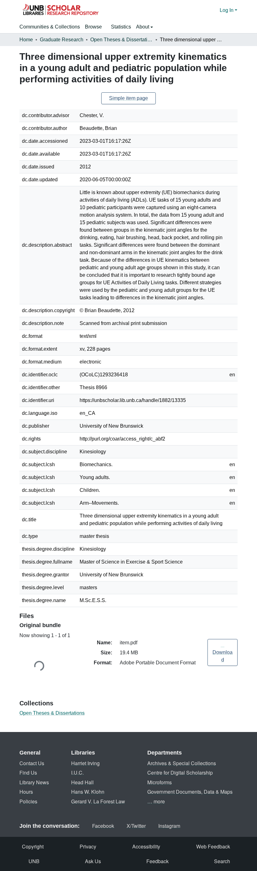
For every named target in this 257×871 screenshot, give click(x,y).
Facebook (103, 825)
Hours (26, 791)
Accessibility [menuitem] (146, 846)
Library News (34, 782)
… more (156, 801)
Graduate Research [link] (61, 39)
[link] (222, 652)
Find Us (28, 772)
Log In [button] (227, 10)
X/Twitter (136, 825)
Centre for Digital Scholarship (180, 772)
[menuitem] (95, 27)
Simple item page (128, 98)
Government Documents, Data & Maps (190, 791)
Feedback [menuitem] (157, 861)
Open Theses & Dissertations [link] (121, 39)
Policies (28, 801)
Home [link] (26, 39)
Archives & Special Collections (181, 763)
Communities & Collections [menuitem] (49, 26)
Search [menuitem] (222, 861)
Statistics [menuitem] (121, 26)
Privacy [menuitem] (88, 846)
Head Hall (82, 782)
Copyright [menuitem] (33, 846)
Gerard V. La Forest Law (98, 801)
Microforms (159, 782)
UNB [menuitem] (34, 861)
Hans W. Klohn (87, 791)
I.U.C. (77, 772)
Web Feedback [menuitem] (213, 846)
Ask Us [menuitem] (93, 861)
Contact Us (31, 763)
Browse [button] (93, 26)
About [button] (143, 26)
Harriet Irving (85, 763)
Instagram (169, 825)
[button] (60, 10)
